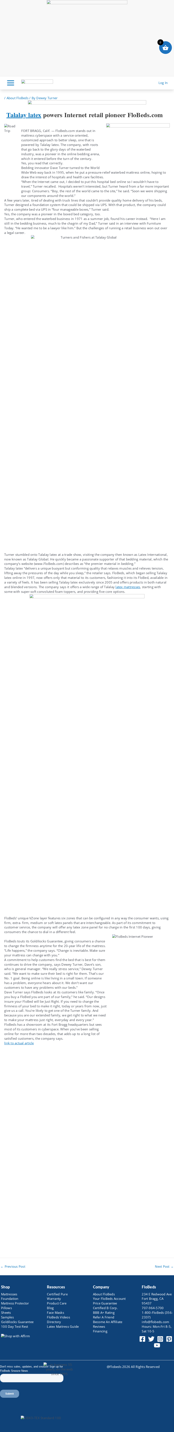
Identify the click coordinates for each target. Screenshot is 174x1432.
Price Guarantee (105, 1303)
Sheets (6, 1312)
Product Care (56, 1303)
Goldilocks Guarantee (17, 1322)
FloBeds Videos (58, 1317)
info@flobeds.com (155, 1322)
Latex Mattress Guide (63, 1326)
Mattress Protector (15, 1303)
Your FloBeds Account (109, 1298)
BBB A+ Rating (104, 1312)
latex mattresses (127, 587)
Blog (50, 1308)
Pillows (6, 1308)
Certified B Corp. (105, 1308)
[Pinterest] (169, 1339)
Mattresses (9, 1294)
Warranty (54, 1298)
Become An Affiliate (107, 1322)
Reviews (99, 1326)
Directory (54, 1322)
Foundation (9, 1298)
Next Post (164, 1266)
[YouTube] (157, 1345)
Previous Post (12, 1266)
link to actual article (19, 1043)
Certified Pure (57, 1294)
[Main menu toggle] (10, 83)
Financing (100, 1331)
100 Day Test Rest (14, 1326)
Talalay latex (23, 114)
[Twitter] (151, 1339)
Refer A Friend (103, 1317)
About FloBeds (17, 98)
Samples (7, 1317)
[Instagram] (160, 1339)
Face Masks (55, 1312)
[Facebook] (142, 1339)
